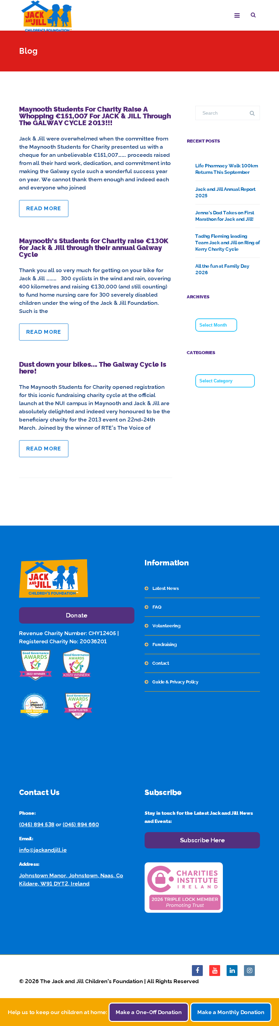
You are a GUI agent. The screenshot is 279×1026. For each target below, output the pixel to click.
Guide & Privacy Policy (175, 681)
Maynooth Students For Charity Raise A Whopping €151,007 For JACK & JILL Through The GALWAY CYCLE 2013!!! (95, 116)
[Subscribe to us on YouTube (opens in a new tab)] (214, 970)
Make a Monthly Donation (230, 1012)
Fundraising (164, 644)
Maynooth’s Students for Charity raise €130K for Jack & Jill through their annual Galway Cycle (93, 248)
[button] (255, 16)
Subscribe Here (202, 840)
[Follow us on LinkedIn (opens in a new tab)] (232, 970)
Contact (160, 663)
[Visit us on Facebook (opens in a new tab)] (197, 970)
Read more (43, 208)
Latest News (165, 588)
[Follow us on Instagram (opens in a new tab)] (249, 970)
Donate (76, 615)
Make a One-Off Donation (149, 1012)
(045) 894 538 (36, 824)
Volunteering (166, 625)
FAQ (156, 607)
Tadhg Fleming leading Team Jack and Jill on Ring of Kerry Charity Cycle (227, 242)
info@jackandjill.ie (43, 850)
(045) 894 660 (81, 824)
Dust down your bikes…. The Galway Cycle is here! (92, 367)
